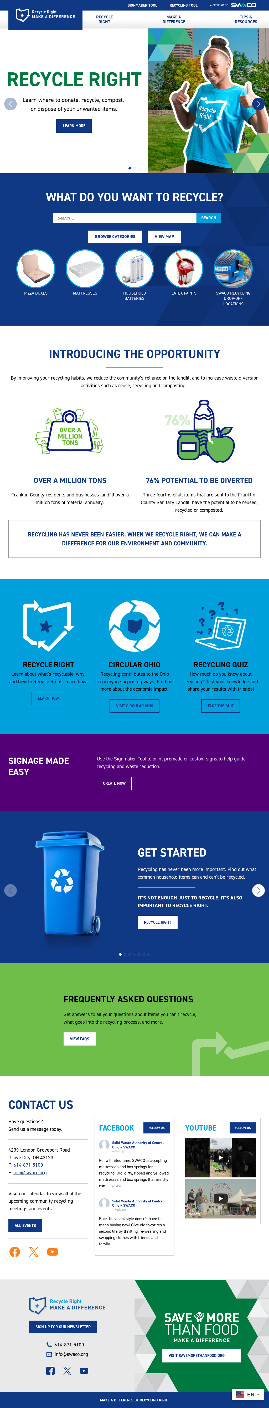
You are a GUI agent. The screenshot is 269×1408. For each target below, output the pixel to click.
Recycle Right (45, 15)
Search (208, 218)
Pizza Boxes (36, 293)
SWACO (243, 5)
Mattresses (85, 293)
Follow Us (157, 1128)
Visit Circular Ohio (134, 705)
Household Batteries (134, 295)
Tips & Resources (246, 19)
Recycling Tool (184, 5)
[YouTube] (84, 1371)
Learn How (48, 698)
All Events (25, 1225)
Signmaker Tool (142, 5)
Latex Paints (184, 293)
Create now (114, 783)
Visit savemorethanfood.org (197, 1355)
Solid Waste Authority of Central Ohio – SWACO (138, 1145)
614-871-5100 (28, 1165)
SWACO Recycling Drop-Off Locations (233, 298)
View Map (164, 236)
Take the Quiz (221, 705)
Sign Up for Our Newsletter (63, 1326)
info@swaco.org (30, 1173)
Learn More (74, 125)
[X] (67, 1371)
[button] (129, 168)
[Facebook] (50, 1371)
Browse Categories (115, 236)
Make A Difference (174, 19)
